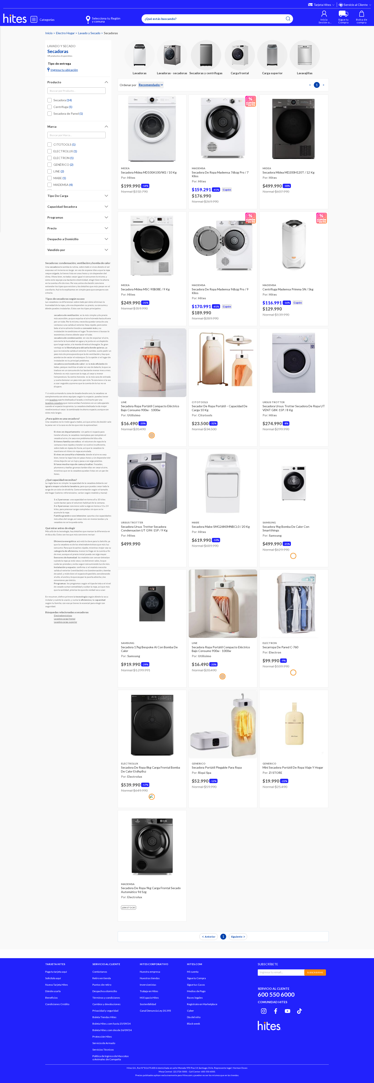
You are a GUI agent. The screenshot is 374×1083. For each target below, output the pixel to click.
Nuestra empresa (150, 971)
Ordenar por (128, 85)
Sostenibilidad (148, 1004)
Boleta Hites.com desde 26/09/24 (112, 1030)
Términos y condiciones (106, 997)
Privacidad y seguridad (105, 1010)
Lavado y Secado (89, 33)
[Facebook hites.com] (275, 1010)
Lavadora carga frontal (64, 618)
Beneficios (51, 997)
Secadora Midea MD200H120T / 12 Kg (288, 172)
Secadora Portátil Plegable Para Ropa (217, 767)
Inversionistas (148, 984)
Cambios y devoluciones (106, 1004)
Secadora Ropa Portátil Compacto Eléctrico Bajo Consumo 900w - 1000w (150, 408)
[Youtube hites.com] (287, 1010)
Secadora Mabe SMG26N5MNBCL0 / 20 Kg (221, 526)
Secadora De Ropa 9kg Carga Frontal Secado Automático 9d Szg (151, 890)
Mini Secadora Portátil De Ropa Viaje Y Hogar (293, 767)
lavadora (53, 399)
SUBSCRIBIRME (315, 972)
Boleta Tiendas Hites (104, 1017)
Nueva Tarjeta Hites (56, 984)
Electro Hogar (65, 33)
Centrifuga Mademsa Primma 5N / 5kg (288, 289)
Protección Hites (102, 1036)
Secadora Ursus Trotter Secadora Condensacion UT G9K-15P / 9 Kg (144, 528)
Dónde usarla (53, 991)
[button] (324, 17)
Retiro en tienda (101, 978)
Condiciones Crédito (57, 1004)
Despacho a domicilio (104, 991)
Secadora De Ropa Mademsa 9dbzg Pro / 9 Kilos (220, 291)
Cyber (190, 1010)
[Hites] (15, 18)
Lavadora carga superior (65, 622)
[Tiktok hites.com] (299, 1010)
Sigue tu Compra (196, 978)
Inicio (49, 33)
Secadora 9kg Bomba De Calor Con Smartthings (286, 528)
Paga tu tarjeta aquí (56, 971)
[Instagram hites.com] (263, 1010)
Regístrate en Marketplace (202, 1004)
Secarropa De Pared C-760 (280, 647)
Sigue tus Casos (196, 984)
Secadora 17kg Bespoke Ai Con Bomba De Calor (149, 649)
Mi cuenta (192, 971)
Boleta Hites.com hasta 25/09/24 (111, 1023)
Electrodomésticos (63, 615)
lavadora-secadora (54, 403)
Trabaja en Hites (149, 991)
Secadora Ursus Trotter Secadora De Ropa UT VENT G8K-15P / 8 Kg (294, 408)
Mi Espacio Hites (149, 997)
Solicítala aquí (53, 978)
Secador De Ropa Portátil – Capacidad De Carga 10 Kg (219, 408)
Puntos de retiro (101, 984)
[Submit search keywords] (288, 18)
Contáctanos (99, 971)
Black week (193, 1023)
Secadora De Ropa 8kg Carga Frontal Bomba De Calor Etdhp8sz (150, 769)
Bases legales (195, 997)
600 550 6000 (276, 994)
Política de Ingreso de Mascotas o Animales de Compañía (110, 1057)
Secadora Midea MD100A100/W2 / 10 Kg (149, 172)
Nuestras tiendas (150, 978)
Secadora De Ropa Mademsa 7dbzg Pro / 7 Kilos (220, 174)
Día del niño (193, 1017)
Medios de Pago (196, 991)
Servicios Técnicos (103, 1049)
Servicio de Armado (103, 1043)
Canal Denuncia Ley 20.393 (155, 1010)
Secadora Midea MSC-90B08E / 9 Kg (145, 289)
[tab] (77, 82)
